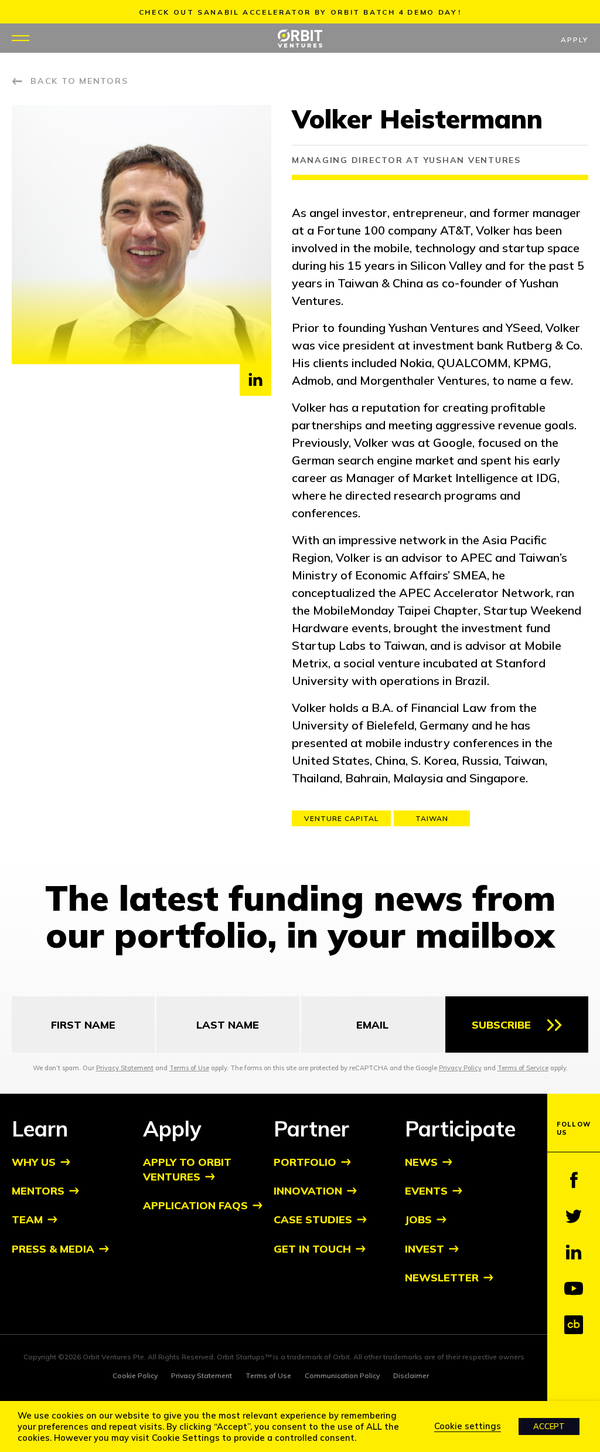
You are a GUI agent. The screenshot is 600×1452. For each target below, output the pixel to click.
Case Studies (313, 1219)
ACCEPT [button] (549, 1426)
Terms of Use (189, 1068)
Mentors (38, 1190)
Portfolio (305, 1162)
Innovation (308, 1190)
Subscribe (501, 1025)
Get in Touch (312, 1249)
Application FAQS (195, 1205)
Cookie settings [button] (467, 1425)
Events (426, 1190)
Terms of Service (522, 1068)
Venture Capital (341, 818)
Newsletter (442, 1277)
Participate (460, 1128)
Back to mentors (79, 81)
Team (27, 1219)
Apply (574, 39)
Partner (311, 1128)
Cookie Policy (135, 1375)
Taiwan (431, 818)
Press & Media (53, 1249)
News (421, 1162)
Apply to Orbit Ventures (187, 1169)
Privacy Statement (125, 1068)
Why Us (34, 1162)
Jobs (418, 1219)
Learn (40, 1128)
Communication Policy (342, 1375)
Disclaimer (411, 1375)
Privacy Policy (460, 1068)
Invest (424, 1249)
